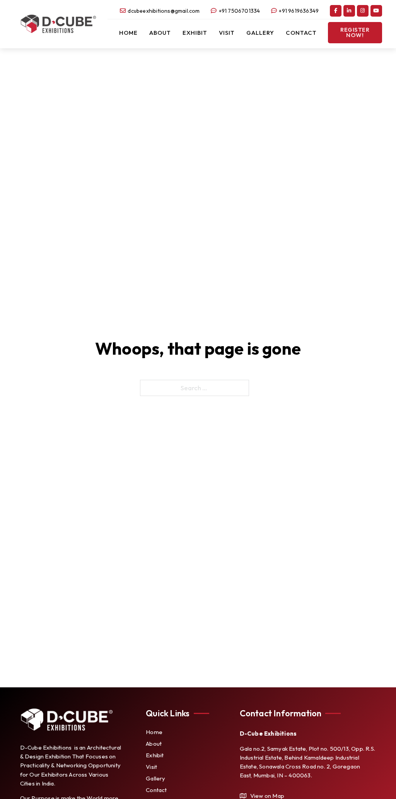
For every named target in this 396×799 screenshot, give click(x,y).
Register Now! (354, 32)
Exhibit (195, 33)
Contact (301, 33)
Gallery (260, 33)
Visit (227, 33)
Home (128, 33)
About (160, 33)
